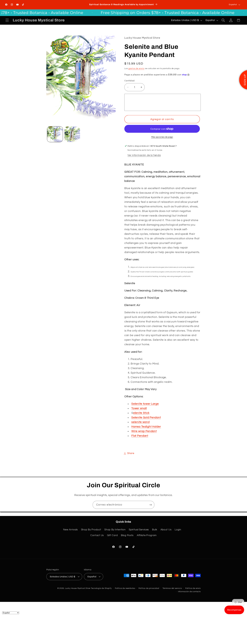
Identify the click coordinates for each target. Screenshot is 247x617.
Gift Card (112, 535)
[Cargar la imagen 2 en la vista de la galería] (72, 134)
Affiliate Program (147, 535)
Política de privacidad (149, 588)
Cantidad (129, 80)
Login (178, 529)
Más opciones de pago (162, 137)
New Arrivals (70, 529)
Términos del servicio (172, 588)
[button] (7, 20)
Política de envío (193, 588)
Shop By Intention (115, 529)
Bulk (154, 529)
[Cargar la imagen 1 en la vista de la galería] (55, 134)
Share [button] (130, 453)
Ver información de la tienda (144, 155)
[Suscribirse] (150, 505)
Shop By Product (91, 529)
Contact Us (97, 535)
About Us (166, 529)
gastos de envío (136, 68)
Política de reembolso (125, 588)
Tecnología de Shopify (101, 588)
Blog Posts (127, 535)
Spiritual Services (139, 529)
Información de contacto (189, 592)
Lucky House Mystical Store (77, 588)
